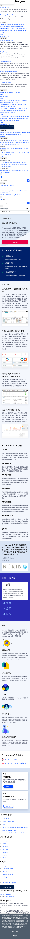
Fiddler (27, 116)
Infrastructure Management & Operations (15, 827)
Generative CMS (5, 28)
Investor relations (7, 874)
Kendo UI (25, 104)
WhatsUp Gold (4, 112)
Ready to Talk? (15, 195)
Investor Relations (5, 170)
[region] (15, 926)
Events (2, 144)
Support (3, 130)
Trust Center (25, 170)
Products (3, 90)
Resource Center (12, 140)
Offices (7, 172)
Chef (6, 108)
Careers (2, 172)
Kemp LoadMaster (19, 110)
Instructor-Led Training (7, 148)
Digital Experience (5, 61)
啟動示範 (15, 242)
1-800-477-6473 (5, 195)
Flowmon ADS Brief (11, 759)
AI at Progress (4, 7)
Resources (3, 138)
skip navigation (7, 2)
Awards (4, 871)
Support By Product (6, 132)
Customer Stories (10, 144)
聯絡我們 (8, 786)
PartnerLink (19, 191)
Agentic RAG (13, 24)
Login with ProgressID (7, 185)
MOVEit (12, 106)
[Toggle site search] (1, 197)
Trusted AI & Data (5, 92)
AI (1, 5)
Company (3, 158)
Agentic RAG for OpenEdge (14, 26)
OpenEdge (16, 102)
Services (2, 136)
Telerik (20, 104)
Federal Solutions (5, 82)
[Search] (1, 174)
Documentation (9, 142)
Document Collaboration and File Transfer (15, 833)
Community (17, 134)
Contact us (7, 887)
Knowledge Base (20, 142)
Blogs (27, 142)
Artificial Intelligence (6, 40)
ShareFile (3, 106)
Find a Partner (4, 152)
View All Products (7, 127)
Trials (4, 844)
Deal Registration (5, 155)
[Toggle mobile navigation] (1, 206)
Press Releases (16, 170)
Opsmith (2, 33)
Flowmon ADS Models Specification (16, 763)
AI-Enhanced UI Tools (7, 116)
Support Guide (9, 134)
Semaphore (10, 100)
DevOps (2, 108)
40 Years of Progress (9, 882)
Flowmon (10, 110)
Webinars (25, 140)
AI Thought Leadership (7, 15)
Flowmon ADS (5, 211)
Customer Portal (18, 132)
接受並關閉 (15, 931)
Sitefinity (14, 104)
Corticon (24, 100)
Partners (3, 150)
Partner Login (25, 152)
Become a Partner (15, 152)
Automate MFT (10, 121)
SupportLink (11, 191)
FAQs (17, 144)
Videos (2, 142)
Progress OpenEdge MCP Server (16, 30)
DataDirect (17, 100)
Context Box (14, 28)
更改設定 (15, 936)
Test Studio (3, 118)
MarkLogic (3, 100)
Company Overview (6, 162)
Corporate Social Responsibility (18, 164)
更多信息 (19, 927)
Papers (20, 140)
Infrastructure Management (8, 71)
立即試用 (8, 806)
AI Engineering (4, 36)
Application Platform (6, 102)
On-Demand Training (21, 148)
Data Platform (4, 24)
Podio (8, 106)
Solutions (3, 38)
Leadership (16, 162)
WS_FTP (7, 124)
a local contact (9, 896)
